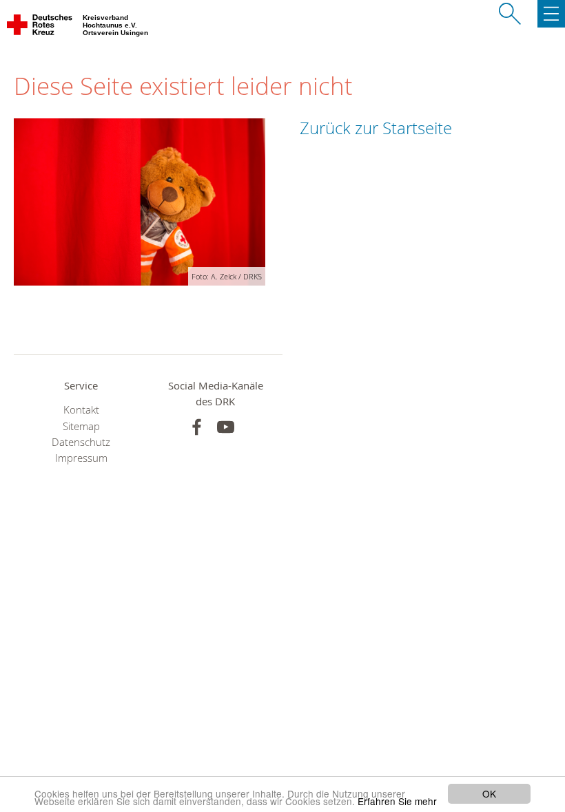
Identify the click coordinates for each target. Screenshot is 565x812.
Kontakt (81, 409)
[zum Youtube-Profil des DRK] (225, 427)
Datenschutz (81, 442)
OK (489, 793)
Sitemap (81, 426)
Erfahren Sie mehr (397, 801)
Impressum (81, 457)
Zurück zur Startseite (376, 128)
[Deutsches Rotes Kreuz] (40, 27)
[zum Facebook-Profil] (196, 427)
